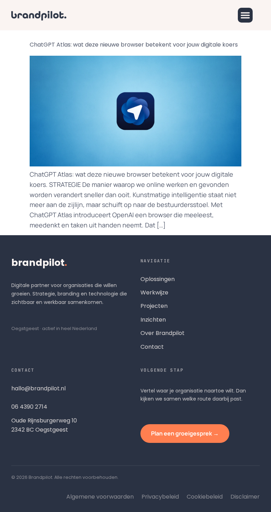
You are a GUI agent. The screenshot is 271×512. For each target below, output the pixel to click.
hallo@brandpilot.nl (38, 388)
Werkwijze (154, 292)
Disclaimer (245, 497)
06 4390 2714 (29, 407)
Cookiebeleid (205, 497)
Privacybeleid (160, 497)
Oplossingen (157, 279)
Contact (152, 347)
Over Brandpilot (162, 333)
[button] (245, 15)
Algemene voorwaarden (100, 497)
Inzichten (153, 320)
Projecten (154, 306)
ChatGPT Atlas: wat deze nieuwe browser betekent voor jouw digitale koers (134, 45)
